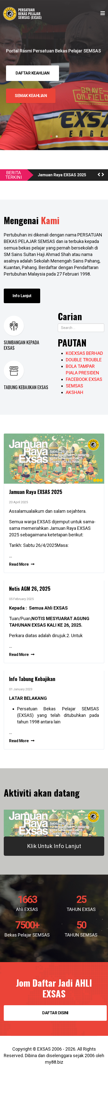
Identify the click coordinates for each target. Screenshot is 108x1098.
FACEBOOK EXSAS (84, 379)
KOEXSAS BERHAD (84, 353)
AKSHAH (74, 392)
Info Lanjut (22, 295)
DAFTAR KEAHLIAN (32, 73)
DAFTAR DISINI (55, 1012)
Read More (19, 564)
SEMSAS (74, 385)
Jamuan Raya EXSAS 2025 (62, 175)
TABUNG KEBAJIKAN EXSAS (26, 387)
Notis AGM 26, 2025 (29, 588)
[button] (98, 175)
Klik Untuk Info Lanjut (54, 846)
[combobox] (81, 327)
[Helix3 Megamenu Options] (102, 13)
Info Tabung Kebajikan (32, 679)
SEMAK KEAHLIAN (31, 95)
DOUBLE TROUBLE (84, 359)
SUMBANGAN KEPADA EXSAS (21, 345)
